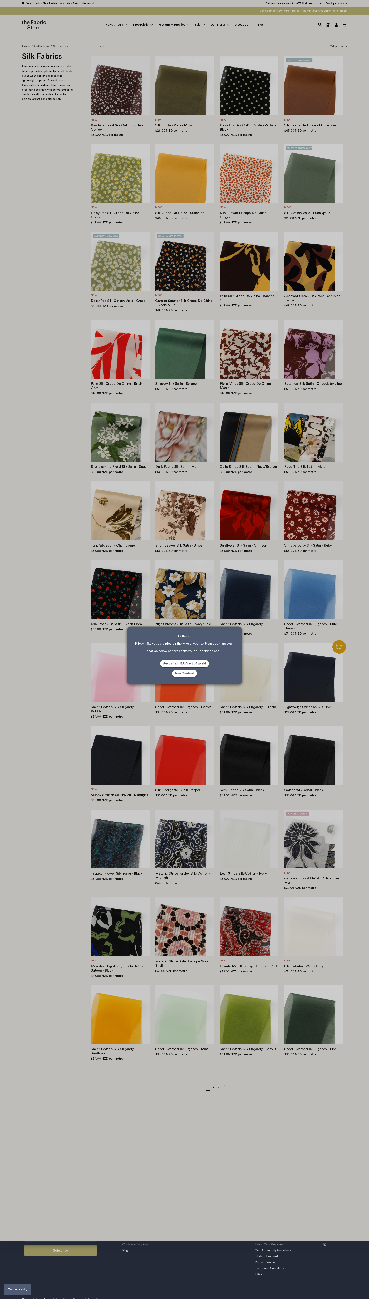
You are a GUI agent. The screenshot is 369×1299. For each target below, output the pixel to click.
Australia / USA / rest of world (184, 663)
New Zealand (184, 673)
